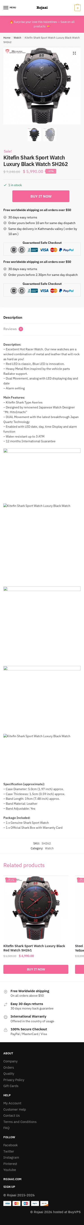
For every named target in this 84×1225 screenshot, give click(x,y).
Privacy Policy (13, 1080)
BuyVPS (74, 1212)
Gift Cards (10, 1086)
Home (7, 37)
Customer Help (14, 1109)
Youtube (9, 1170)
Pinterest (10, 1164)
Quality (8, 1073)
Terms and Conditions (20, 1122)
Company (10, 1061)
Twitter (8, 1151)
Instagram (11, 1157)
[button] (74, 53)
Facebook (10, 1145)
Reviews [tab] (12, 329)
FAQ (6, 1128)
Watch (17, 37)
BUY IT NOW (41, 196)
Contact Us (11, 1115)
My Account (12, 1103)
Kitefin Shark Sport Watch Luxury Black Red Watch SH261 (34, 948)
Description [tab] (12, 317)
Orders (8, 1067)
